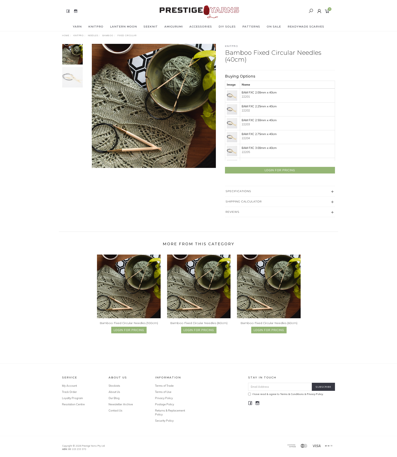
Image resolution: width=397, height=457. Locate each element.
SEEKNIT (150, 26)
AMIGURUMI (173, 26)
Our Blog (114, 398)
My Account (69, 385)
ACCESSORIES (200, 26)
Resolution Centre (73, 404)
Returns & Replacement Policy (170, 412)
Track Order (69, 392)
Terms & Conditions (292, 394)
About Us (114, 392)
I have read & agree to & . (288, 394)
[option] (154, 106)
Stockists (114, 385)
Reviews (232, 211)
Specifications (238, 191)
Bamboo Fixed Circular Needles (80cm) (198, 323)
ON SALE (274, 26)
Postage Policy (164, 404)
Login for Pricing (280, 170)
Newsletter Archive (121, 404)
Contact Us (115, 410)
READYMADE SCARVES (306, 26)
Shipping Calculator (244, 201)
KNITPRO (95, 26)
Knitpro (231, 46)
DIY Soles (227, 26)
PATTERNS (251, 26)
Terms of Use (163, 392)
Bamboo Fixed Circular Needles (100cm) (129, 323)
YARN (77, 26)
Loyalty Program (72, 398)
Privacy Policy (164, 398)
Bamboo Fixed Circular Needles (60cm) (268, 323)
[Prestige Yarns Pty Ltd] (198, 11)
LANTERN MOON (123, 26)
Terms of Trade (164, 385)
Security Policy (164, 420)
